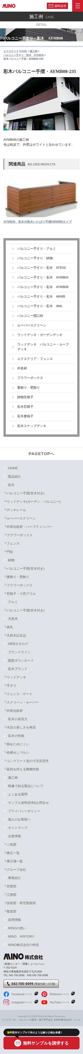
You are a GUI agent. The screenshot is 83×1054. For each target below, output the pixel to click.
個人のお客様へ (19, 819)
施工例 (13, 777)
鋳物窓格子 (25, 397)
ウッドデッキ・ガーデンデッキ (39, 335)
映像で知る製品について (26, 786)
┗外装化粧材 (13, 711)
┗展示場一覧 (13, 861)
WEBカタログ (18, 644)
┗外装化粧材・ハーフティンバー (27, 527)
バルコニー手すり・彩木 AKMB (41, 296)
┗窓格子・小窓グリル (19, 593)
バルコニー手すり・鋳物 (35, 258)
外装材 (22, 368)
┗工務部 (9, 894)
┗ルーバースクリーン (19, 518)
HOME (13, 468)
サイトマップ (17, 828)
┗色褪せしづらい (16, 752)
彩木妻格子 (25, 416)
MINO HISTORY (21, 936)
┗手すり (9, 685)
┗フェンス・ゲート (18, 694)
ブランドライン (19, 652)
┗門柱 (8, 552)
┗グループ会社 (14, 869)
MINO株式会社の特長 (23, 945)
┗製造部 (9, 911)
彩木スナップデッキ (31, 426)
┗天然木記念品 (14, 635)
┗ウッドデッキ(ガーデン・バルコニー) (32, 501)
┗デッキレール (14, 510)
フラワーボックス (30, 378)
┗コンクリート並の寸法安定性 (26, 761)
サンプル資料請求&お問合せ (28, 802)
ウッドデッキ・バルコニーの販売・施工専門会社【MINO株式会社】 (37, 1019)
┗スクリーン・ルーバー (21, 702)
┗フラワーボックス (18, 535)
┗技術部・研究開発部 (19, 903)
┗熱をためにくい (16, 744)
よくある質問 (17, 794)
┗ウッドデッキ (14, 677)
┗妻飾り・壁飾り (16, 577)
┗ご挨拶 (9, 844)
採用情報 (14, 920)
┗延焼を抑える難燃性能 (21, 769)
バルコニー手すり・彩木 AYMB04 (42, 277)
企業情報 (14, 836)
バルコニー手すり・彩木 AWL (40, 306)
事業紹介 (14, 878)
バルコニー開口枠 (30, 316)
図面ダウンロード (21, 660)
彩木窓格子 (25, 406)
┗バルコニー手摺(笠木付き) (23, 493)
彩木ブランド (17, 669)
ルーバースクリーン (31, 325)
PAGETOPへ (42, 453)
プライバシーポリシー (24, 811)
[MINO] (8, 5)
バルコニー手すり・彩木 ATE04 (41, 267)
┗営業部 (9, 886)
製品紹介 (14, 476)
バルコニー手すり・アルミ (36, 248)
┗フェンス (11, 543)
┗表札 (8, 627)
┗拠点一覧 (11, 853)
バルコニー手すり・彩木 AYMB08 (42, 287)
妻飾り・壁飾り (28, 387)
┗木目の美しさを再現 (19, 727)
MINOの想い (17, 928)
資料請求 (60, 5)
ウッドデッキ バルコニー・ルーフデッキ (43, 347)
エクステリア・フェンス (35, 359)
